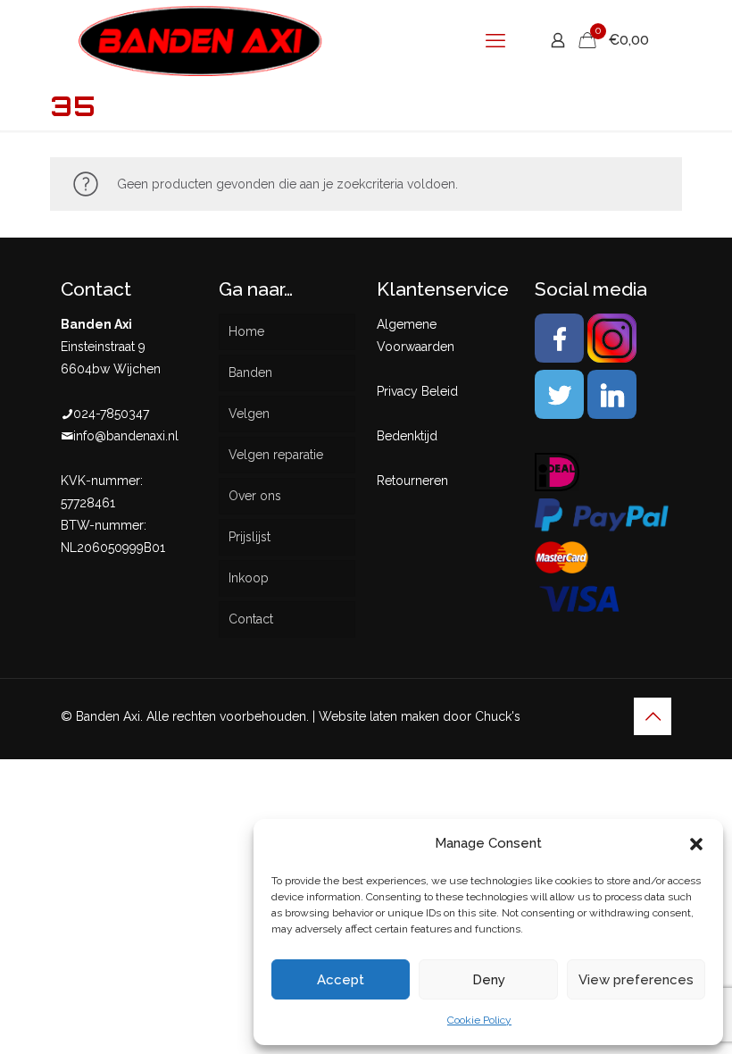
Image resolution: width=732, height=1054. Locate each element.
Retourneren (412, 480)
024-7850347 (111, 413)
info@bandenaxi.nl (126, 436)
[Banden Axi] (200, 40)
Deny (488, 980)
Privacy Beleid (417, 391)
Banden (250, 372)
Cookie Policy (479, 1020)
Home (246, 331)
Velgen (249, 413)
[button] (696, 844)
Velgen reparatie (276, 455)
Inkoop (249, 578)
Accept (340, 980)
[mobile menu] (495, 40)
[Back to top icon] (652, 716)
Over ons (255, 496)
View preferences (636, 980)
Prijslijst (249, 537)
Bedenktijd (407, 436)
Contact (251, 619)
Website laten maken (379, 716)
